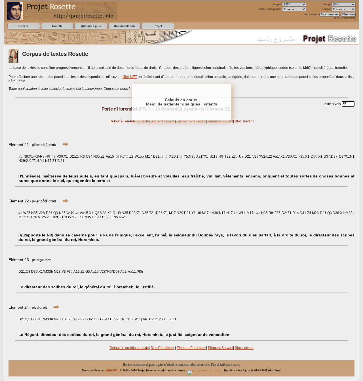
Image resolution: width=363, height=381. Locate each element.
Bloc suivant (244, 121)
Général (23, 25)
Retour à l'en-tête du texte (129, 121)
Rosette (57, 25)
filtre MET (130, 77)
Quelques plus (91, 25)
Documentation (124, 25)
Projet (158, 25)
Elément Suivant (220, 121)
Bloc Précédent (162, 121)
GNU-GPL (112, 370)
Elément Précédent (191, 121)
